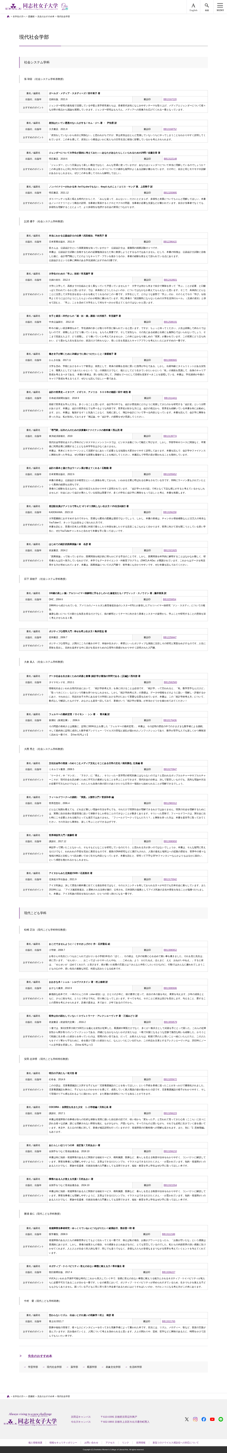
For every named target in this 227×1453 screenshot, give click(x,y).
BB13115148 (170, 158)
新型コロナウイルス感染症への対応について (176, 1442)
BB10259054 (169, 599)
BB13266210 (170, 1151)
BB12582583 (170, 682)
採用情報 (140, 1442)
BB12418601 (170, 280)
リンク (125, 1442)
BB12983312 (170, 803)
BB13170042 (170, 879)
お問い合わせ (91, 1442)
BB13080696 (170, 988)
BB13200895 (170, 192)
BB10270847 (170, 769)
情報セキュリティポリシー (63, 1442)
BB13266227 (168, 1272)
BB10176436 (170, 720)
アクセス (110, 1442)
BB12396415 (170, 241)
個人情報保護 (35, 1442)
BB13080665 (170, 360)
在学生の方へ (19, 16)
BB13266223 (170, 1113)
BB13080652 (170, 950)
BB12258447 (169, 637)
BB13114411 (170, 398)
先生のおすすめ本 (45, 16)
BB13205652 (170, 474)
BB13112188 (168, 1234)
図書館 (31, 16)
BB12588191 (170, 322)
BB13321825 (170, 550)
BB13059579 (170, 1022)
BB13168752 (170, 129)
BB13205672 (170, 1079)
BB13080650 (170, 841)
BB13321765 (168, 1321)
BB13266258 (169, 512)
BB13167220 (170, 99)
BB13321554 (170, 1185)
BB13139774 (170, 436)
